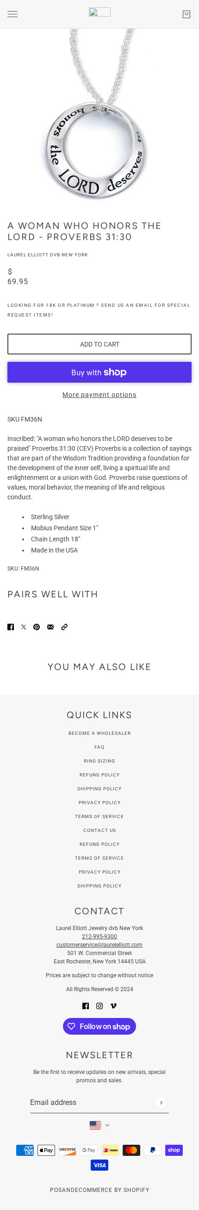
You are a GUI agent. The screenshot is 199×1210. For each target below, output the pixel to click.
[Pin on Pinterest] (37, 626)
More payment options (99, 394)
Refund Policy (100, 774)
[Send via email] (50, 626)
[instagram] (99, 1005)
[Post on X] (24, 626)
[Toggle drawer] (12, 14)
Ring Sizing (99, 760)
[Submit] (161, 1102)
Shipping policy (99, 885)
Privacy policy (100, 872)
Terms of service (99, 858)
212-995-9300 (99, 936)
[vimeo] (113, 1005)
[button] (64, 626)
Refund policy (100, 844)
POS (56, 1190)
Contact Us (99, 830)
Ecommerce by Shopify (112, 1190)
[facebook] (86, 1005)
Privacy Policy (100, 802)
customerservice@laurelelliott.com (99, 945)
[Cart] (186, 14)
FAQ (99, 747)
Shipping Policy (99, 788)
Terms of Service (99, 816)
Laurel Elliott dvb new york (47, 254)
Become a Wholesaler (99, 733)
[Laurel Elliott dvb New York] (100, 14)
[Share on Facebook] (11, 626)
